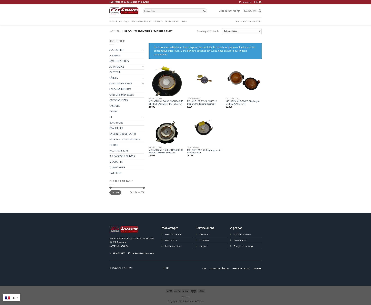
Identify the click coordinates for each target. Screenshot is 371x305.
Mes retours (171, 240)
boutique (124, 21)
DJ (110, 117)
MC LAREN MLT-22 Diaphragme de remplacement (204, 151)
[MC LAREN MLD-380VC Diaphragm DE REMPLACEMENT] (244, 80)
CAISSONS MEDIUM (120, 89)
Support (203, 246)
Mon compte (171, 21)
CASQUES (114, 105)
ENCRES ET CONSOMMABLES (125, 139)
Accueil (113, 21)
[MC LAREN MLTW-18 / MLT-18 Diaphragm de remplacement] (205, 80)
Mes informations (173, 246)
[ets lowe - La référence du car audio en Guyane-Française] (123, 10)
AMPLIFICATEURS (119, 61)
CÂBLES (113, 77)
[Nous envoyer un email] (260, 2)
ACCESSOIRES (116, 49)
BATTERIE (114, 72)
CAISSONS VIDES (118, 100)
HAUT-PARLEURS (118, 150)
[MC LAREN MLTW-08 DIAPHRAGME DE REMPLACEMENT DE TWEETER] (166, 80)
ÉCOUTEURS (116, 122)
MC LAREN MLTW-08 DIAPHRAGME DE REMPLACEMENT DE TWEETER (166, 102)
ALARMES (114, 55)
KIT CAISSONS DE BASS (122, 156)
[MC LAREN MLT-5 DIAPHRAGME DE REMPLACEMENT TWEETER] (166, 129)
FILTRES (113, 145)
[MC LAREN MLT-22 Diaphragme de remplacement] (205, 129)
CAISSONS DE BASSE (120, 83)
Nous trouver (240, 240)
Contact (158, 21)
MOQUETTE (116, 161)
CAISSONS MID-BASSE (121, 94)
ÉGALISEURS (116, 128)
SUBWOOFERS (117, 167)
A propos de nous (140, 21)
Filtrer (115, 192)
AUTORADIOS (116, 66)
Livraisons (204, 240)
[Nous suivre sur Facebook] (254, 2)
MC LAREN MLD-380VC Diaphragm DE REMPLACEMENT (242, 102)
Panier (183, 21)
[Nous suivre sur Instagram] (257, 2)
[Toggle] (143, 50)
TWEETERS (115, 173)
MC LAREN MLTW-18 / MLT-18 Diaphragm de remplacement (202, 102)
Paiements (204, 234)
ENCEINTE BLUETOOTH (122, 133)
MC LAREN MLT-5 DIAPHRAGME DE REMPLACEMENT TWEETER (166, 151)
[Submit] (204, 10)
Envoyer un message (243, 246)
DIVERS (113, 111)
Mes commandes (173, 234)
